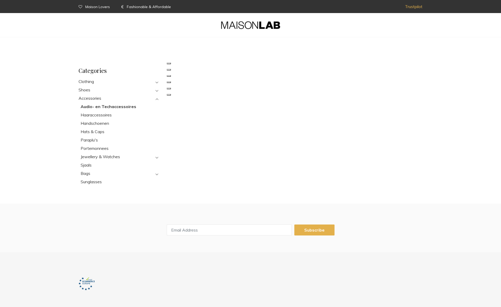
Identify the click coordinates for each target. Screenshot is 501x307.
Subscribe (314, 230)
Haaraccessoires (96, 114)
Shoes (84, 89)
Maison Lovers (97, 6)
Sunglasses (91, 181)
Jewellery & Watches (100, 156)
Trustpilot (413, 6)
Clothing (86, 81)
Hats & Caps (92, 131)
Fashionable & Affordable (148, 6)
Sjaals (86, 165)
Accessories (90, 98)
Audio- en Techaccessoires (108, 106)
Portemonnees (95, 148)
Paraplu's (89, 140)
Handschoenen (95, 123)
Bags (85, 173)
